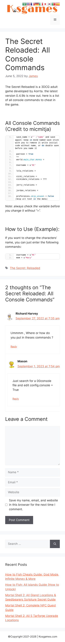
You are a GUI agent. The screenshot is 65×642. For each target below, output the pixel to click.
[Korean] (49, 4)
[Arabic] (24, 4)
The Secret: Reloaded (25, 268)
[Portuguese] (53, 4)
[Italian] (41, 4)
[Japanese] (45, 4)
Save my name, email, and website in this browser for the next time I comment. (33, 505)
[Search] (55, 544)
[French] (33, 4)
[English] (29, 4)
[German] (37, 4)
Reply (14, 346)
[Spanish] (58, 4)
